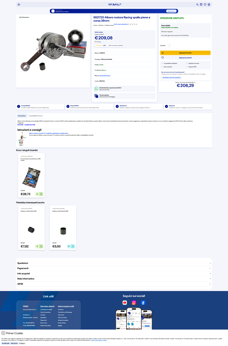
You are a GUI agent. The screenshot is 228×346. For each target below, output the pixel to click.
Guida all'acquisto (45, 325)
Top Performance (104, 76)
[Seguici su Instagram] (134, 303)
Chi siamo (61, 309)
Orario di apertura (45, 312)
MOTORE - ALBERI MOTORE (26, 125)
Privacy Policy (62, 323)
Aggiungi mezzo (171, 11)
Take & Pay (61, 315)
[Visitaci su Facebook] (143, 303)
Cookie (60, 325)
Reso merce (43, 323)
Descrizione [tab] (22, 116)
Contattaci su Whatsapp (65, 312)
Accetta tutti (5, 343)
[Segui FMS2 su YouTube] (124, 303)
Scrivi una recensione (121, 24)
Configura (22, 343)
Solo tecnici (14, 343)
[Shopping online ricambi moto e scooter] (114, 4)
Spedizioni (43, 317)
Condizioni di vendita (46, 309)
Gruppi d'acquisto (63, 320)
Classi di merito (62, 317)
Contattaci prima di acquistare (171, 77)
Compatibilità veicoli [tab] (35, 116)
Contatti (42, 315)
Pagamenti (43, 320)
